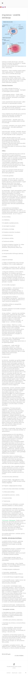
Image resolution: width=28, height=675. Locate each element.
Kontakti (9, 672)
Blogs (20, 672)
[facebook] (14, 664)
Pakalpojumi (14, 672)
